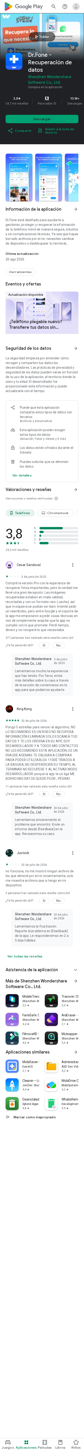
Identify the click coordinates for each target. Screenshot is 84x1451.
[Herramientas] (20, 271)
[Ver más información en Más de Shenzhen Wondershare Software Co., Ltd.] (75, 981)
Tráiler (41, 37)
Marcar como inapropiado (31, 1117)
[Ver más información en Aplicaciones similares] (75, 1052)
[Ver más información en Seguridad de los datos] (75, 348)
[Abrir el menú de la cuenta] (76, 6)
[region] (42, 101)
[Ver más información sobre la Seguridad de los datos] (22, 475)
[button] (54, 103)
